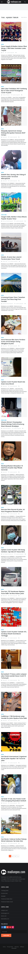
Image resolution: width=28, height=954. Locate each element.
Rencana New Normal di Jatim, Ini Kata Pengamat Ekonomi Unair (13, 510)
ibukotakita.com (5, 918)
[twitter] (5, 927)
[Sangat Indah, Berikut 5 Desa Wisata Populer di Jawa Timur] (14, 202)
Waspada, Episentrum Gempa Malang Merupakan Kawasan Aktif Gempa (13, 133)
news (2, 44)
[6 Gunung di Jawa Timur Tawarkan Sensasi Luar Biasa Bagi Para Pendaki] (14, 282)
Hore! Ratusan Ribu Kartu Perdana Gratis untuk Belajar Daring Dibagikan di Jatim (13, 342)
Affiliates (22, 946)
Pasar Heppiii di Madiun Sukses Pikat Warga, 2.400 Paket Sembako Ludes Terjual (14, 48)
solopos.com (4, 910)
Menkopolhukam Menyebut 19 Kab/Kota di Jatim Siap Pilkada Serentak (12, 468)
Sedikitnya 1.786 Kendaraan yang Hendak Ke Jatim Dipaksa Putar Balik (14, 717)
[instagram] (13, 927)
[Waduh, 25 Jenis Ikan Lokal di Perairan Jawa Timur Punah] (14, 242)
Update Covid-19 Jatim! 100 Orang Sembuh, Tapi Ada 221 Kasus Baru (13, 551)
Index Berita (24, 17)
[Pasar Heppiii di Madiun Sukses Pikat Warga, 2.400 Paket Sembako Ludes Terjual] (14, 31)
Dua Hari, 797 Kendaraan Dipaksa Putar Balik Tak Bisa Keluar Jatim (12, 592)
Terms (4, 946)
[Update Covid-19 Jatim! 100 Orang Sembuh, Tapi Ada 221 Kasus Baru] (14, 535)
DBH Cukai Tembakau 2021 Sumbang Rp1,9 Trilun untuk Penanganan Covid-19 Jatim (14, 91)
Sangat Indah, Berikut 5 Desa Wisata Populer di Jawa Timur (14, 218)
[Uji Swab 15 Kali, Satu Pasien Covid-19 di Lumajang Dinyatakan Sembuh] (14, 784)
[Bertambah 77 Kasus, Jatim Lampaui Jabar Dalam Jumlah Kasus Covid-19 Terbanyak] (14, 659)
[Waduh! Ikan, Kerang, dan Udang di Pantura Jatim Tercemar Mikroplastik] (14, 159)
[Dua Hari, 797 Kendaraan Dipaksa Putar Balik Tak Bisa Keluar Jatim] (14, 576)
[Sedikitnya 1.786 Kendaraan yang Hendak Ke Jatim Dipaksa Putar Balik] (14, 701)
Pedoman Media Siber (6, 899)
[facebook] (2, 927)
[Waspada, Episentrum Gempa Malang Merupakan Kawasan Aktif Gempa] (14, 116)
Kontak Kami (4, 893)
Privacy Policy (10, 946)
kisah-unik (3, 214)
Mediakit (3, 896)
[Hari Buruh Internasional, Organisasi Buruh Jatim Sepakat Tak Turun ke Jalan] (14, 741)
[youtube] (10, 927)
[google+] (7, 927)
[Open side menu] (1, 2)
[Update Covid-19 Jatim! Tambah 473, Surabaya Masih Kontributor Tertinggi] (14, 617)
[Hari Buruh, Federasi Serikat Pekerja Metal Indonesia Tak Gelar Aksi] (14, 824)
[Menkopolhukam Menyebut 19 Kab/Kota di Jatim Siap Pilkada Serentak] (14, 451)
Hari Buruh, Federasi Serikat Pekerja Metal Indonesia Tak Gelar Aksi (14, 840)
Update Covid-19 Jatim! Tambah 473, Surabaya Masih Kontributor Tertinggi (14, 634)
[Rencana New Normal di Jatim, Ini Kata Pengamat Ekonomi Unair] (14, 494)
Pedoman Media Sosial (7, 901)
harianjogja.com (5, 913)
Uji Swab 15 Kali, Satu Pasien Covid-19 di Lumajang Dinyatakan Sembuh (13, 800)
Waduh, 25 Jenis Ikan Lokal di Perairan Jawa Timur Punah (11, 258)
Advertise (16, 946)
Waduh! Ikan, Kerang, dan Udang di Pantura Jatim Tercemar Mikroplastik (13, 176)
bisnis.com (3, 916)
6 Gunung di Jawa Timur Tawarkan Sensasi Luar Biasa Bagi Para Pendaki (13, 299)
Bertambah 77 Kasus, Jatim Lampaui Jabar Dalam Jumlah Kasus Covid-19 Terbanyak (13, 676)
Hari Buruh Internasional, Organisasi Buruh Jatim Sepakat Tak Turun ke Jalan (14, 758)
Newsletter (14, 948)
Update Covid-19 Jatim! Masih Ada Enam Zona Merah (13, 383)
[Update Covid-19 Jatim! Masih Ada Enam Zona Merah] (14, 367)
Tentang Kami (4, 890)
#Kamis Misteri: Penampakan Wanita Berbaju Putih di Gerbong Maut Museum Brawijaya (12, 424)
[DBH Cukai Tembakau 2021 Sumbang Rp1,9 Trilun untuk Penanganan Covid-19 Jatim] (14, 74)
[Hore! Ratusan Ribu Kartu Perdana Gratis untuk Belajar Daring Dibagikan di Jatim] (14, 325)
